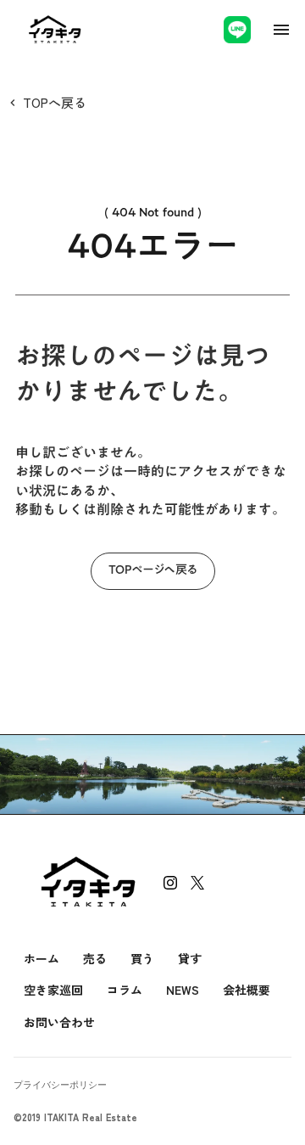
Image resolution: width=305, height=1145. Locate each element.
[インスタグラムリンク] (170, 883)
